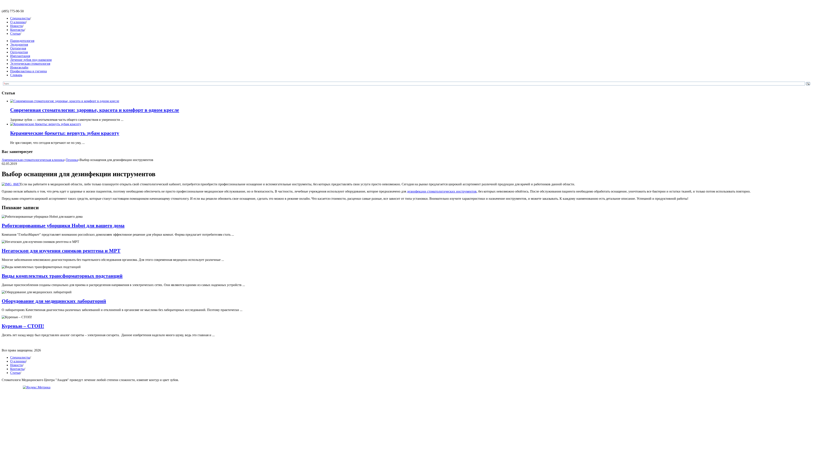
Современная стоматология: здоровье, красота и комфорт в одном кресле (94, 110)
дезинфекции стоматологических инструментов (442, 191)
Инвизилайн (19, 67)
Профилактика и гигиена (28, 71)
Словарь (16, 75)
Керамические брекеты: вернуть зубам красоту (64, 133)
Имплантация (20, 56)
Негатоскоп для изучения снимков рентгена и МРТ (61, 250)
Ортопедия (18, 48)
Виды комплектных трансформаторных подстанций (62, 276)
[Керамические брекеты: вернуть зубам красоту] (45, 124)
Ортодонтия (19, 52)
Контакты (17, 30)
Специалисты (20, 18)
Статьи (15, 33)
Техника (72, 160)
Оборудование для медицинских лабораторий (54, 301)
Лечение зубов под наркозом (31, 60)
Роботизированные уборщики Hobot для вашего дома (63, 225)
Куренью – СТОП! (23, 326)
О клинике (18, 22)
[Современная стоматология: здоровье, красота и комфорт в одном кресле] (64, 101)
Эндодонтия (19, 44)
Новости (16, 26)
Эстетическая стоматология (30, 63)
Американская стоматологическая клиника (33, 160)
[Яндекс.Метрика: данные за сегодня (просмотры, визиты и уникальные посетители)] (36, 387)
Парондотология (22, 41)
